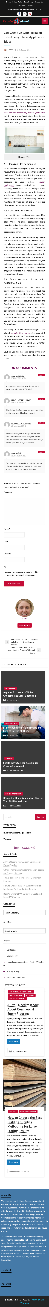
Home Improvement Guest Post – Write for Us (24, 9)
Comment (8, 492)
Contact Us (38, 2)
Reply (41, 375)
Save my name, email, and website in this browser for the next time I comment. (21, 573)
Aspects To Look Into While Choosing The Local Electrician (19, 694)
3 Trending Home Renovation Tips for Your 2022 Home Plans (23, 800)
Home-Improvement (13, 794)
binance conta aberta (21, 424)
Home (8, 2)
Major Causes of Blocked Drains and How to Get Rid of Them (22, 729)
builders (13, 1111)
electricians (10, 688)
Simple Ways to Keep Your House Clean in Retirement (20, 764)
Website (7, 554)
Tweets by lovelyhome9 (24, 847)
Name (7, 529)
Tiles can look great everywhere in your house (24, 112)
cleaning (9, 758)
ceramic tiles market (20, 333)
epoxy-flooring (16, 995)
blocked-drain (11, 723)
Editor (10, 50)
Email (6, 541)
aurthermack (14, 1172)
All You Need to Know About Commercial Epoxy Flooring (23, 1009)
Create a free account (21, 400)
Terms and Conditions (24, 6)
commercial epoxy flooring (21, 992)
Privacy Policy (17, 2)
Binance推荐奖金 (18, 376)
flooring (30, 995)
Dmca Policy (28, 2)
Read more (13, 1041)
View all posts (24, 625)
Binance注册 (16, 453)
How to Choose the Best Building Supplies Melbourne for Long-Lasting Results (24, 1124)
